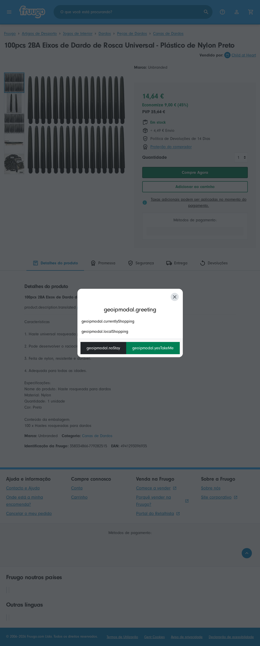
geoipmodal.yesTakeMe (153, 348)
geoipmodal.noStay (103, 348)
